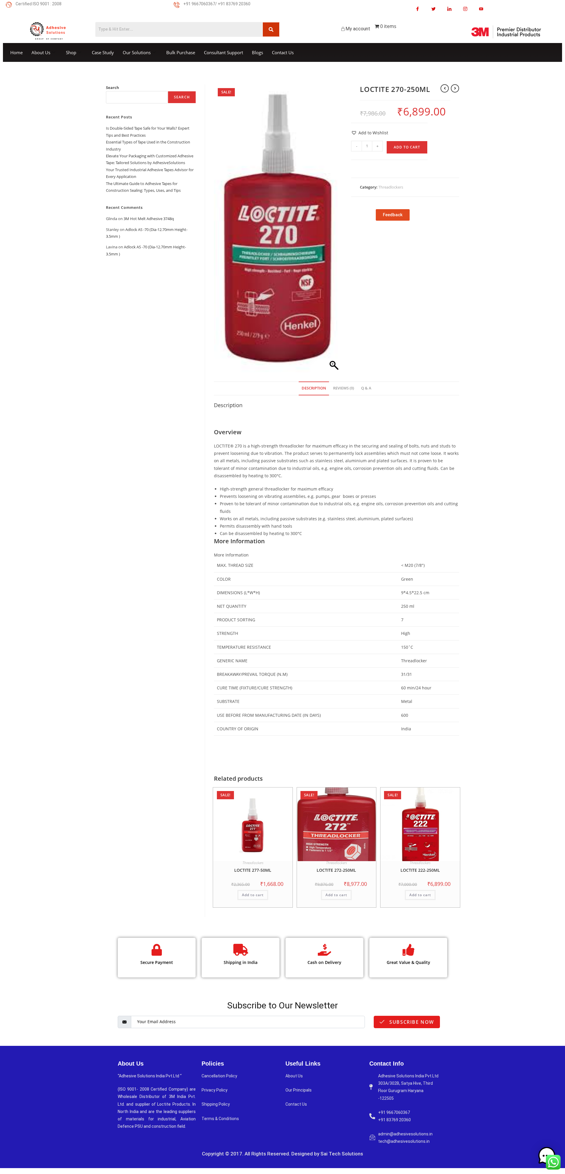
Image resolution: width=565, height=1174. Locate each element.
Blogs (257, 52)
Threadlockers (390, 187)
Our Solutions (137, 52)
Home (16, 52)
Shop (71, 52)
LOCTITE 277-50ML (252, 870)
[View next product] (455, 88)
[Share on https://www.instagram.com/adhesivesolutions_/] (465, 9)
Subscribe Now (411, 1022)
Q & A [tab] (366, 388)
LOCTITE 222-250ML (420, 870)
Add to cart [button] (253, 894)
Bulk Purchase (180, 52)
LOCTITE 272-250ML (336, 870)
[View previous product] (445, 88)
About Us (40, 52)
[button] (369, 132)
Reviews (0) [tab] (343, 388)
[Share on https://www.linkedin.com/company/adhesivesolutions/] (449, 9)
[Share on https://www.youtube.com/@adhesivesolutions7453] (481, 9)
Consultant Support (223, 52)
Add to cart (407, 147)
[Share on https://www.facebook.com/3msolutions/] (417, 9)
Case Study (103, 52)
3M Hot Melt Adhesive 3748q (149, 218)
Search (112, 87)
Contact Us (283, 52)
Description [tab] (314, 388)
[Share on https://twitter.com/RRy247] (433, 9)
